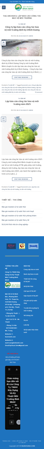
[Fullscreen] (9, 369)
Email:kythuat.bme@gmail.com (16, 345)
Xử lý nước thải (35, 441)
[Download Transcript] (16, 369)
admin (31, 36)
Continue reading (22, 77)
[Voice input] (11, 422)
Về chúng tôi (28, 315)
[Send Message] (18, 422)
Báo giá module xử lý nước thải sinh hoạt (18, 211)
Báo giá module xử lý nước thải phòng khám (19, 216)
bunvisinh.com (26, 85)
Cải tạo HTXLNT (30, 291)
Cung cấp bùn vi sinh (31, 269)
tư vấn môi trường (19, 92)
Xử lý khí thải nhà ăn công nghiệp (15, 224)
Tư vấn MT (22, 24)
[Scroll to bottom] (12, 406)
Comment (38, 92)
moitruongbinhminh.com (14, 343)
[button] (4, 7)
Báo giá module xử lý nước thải (14, 207)
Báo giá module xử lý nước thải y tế (15, 220)
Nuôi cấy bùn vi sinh (31, 274)
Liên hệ (26, 325)
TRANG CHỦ (6, 441)
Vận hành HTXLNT (31, 296)
